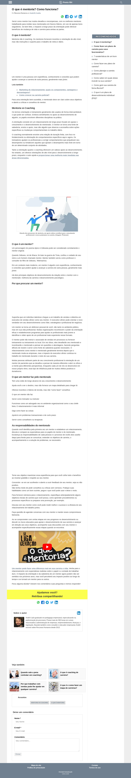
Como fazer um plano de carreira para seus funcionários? (104, 49)
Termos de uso (95, 768)
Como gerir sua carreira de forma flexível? (104, 86)
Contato (95, 765)
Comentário (19, 737)
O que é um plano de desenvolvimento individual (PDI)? (103, 95)
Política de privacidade (36, 768)
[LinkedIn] (78, 613)
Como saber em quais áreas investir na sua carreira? (105, 79)
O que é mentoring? (103, 42)
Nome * (17, 718)
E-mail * (17, 728)
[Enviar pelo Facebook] (66, 16)
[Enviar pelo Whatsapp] (62, 16)
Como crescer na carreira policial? (34, 95)
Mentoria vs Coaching (39, 702)
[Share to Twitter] (75, 16)
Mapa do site (36, 765)
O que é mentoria (57, 702)
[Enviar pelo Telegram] (71, 16)
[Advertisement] (47, 59)
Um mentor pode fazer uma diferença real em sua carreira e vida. (40, 568)
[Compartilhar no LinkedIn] (80, 16)
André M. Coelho (35, 13)
